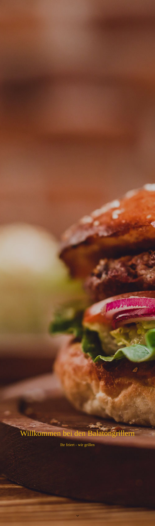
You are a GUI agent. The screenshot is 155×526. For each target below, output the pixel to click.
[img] (77, 263)
